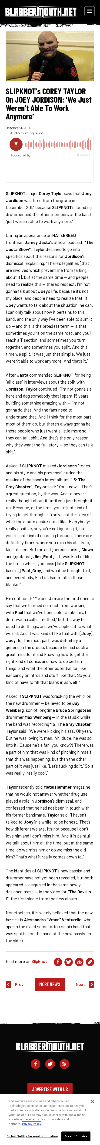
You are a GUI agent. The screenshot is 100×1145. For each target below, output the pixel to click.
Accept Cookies (75, 1136)
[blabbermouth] (41, 16)
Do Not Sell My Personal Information (32, 1136)
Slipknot (39, 961)
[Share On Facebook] (58, 962)
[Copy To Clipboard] (90, 962)
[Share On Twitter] (68, 962)
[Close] (92, 1102)
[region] (50, 1119)
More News (49, 984)
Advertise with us (50, 1089)
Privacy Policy (31, 1124)
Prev (19, 984)
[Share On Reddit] (79, 962)
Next (80, 984)
